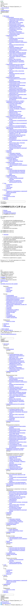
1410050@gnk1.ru (5, 10)
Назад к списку (4, 281)
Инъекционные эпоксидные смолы (17, 90)
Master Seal (12, 76)
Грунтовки (9, 150)
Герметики (9, 151)
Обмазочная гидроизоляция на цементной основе (16, 20)
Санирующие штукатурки (15, 107)
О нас (4, 183)
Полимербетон (12, 138)
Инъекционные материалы (13, 77)
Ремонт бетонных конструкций (14, 116)
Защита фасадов (13, 104)
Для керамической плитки (15, 163)
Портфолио (6, 323)
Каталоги (8, 193)
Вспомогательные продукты (16, 40)
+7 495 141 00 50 (5, 7)
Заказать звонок (4, 11)
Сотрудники (9, 187)
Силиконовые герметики (15, 154)
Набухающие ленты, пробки (16, 22)
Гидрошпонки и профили (12, 157)
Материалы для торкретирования (17, 125)
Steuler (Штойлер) (13, 159)
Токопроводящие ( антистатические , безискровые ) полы (18, 50)
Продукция (6, 16)
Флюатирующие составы (15, 111)
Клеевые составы (10, 162)
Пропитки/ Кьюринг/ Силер (16, 47)
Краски (8, 167)
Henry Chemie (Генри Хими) (16, 161)
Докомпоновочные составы (16, 115)
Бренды (8, 185)
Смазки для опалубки (11, 176)
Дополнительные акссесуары (16, 67)
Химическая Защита (11, 158)
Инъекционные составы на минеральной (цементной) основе (17, 88)
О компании (9, 184)
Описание (5, 234)
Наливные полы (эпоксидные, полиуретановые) (16, 39)
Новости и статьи (10, 196)
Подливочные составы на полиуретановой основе (15, 146)
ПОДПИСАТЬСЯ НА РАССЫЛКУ (9, 283)
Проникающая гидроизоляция (16, 25)
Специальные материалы (15, 48)
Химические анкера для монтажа (17, 134)
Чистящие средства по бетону (16, 60)
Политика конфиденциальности (8, 334)
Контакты (5, 199)
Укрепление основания (15, 114)
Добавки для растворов (15, 106)
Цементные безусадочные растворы (18, 129)
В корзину (3, 277)
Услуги (5, 189)
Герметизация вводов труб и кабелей (15, 64)
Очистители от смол (14, 95)
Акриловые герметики (14, 153)
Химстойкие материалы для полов (17, 52)
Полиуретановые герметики (16, 155)
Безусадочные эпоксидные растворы (18, 131)
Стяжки (11, 36)
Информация (6, 195)
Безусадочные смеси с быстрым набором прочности (17, 143)
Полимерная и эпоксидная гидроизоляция (15, 29)
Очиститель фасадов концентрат (17, 170)
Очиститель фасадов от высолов (17, 171)
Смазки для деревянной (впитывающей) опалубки (15, 181)
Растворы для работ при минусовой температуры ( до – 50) (18, 133)
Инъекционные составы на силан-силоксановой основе (17, 83)
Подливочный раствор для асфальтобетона (15, 137)
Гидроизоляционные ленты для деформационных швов (17, 27)
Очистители (9, 168)
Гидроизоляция (10, 17)
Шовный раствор (13, 112)
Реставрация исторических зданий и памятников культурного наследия (15, 101)
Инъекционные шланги (15, 23)
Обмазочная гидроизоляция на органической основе (16, 33)
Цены (4, 325)
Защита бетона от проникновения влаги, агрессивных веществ (17, 54)
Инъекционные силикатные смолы (17, 94)
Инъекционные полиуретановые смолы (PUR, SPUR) (17, 86)
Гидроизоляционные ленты (16, 18)
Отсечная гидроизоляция (15, 103)
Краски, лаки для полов (15, 59)
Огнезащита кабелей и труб (16, 65)
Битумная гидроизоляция (15, 31)
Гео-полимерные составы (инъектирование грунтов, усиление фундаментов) (18, 98)
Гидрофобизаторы (10, 175)
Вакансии (8, 188)
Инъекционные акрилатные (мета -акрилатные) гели (17, 92)
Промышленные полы (11, 35)
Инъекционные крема (14, 81)
